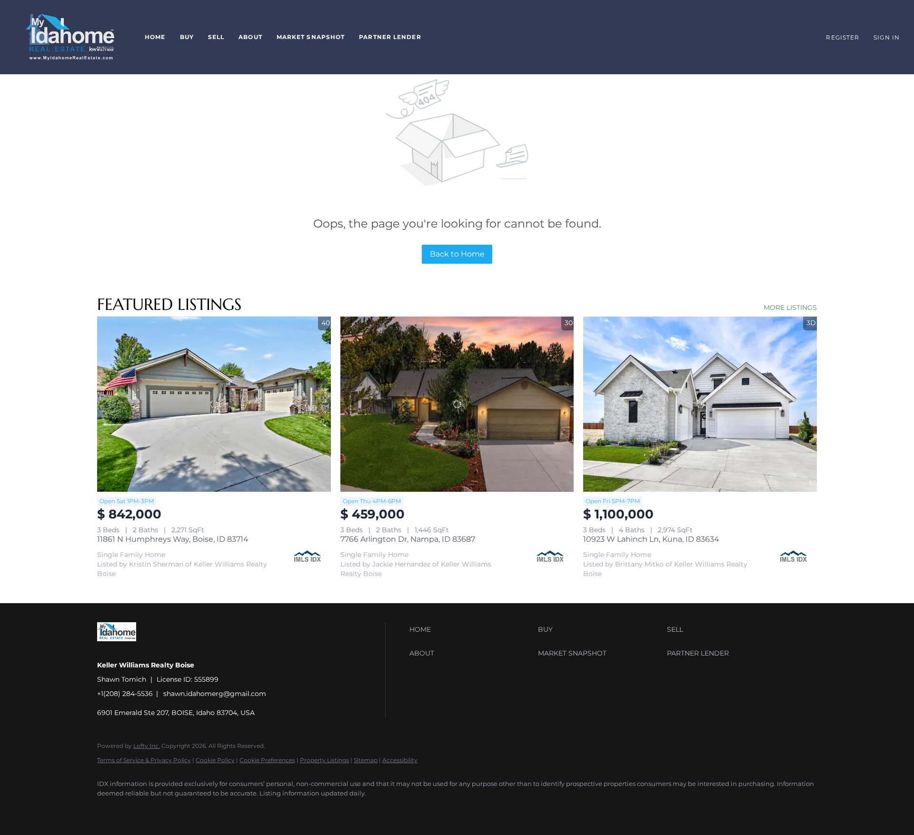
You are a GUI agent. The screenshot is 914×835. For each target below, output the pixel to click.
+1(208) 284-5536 (125, 693)
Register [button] (842, 37)
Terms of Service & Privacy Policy (144, 760)
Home (155, 36)
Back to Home (457, 253)
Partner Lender (390, 36)
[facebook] (108, 809)
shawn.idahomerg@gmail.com (214, 693)
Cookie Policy (215, 760)
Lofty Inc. (146, 745)
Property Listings (324, 760)
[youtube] (136, 809)
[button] (70, 37)
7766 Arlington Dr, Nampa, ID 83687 (407, 539)
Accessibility (399, 760)
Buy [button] (187, 36)
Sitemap (366, 760)
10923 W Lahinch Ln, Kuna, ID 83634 (651, 539)
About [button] (250, 36)
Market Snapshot (311, 36)
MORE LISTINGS (790, 307)
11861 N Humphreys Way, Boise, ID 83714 (172, 539)
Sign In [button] (887, 37)
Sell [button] (216, 36)
